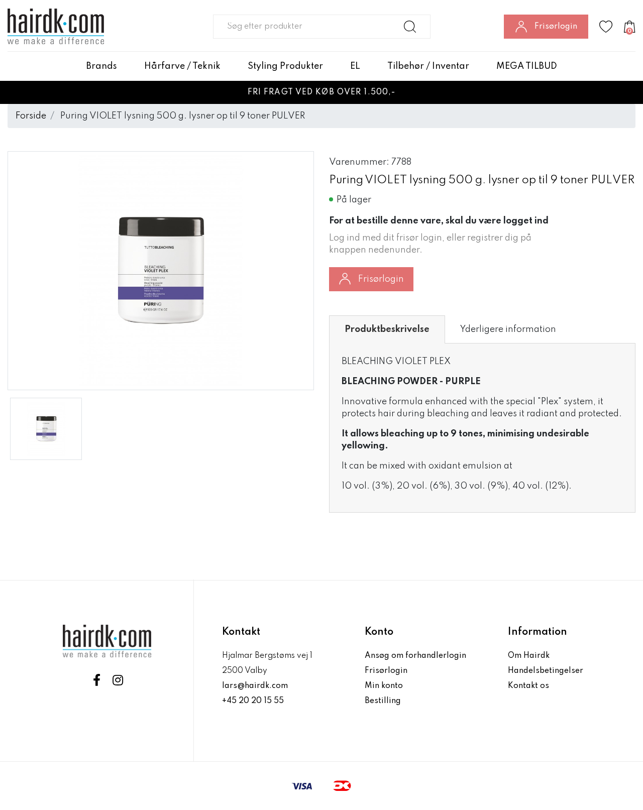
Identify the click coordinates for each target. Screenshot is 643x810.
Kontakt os (528, 686)
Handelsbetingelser (545, 671)
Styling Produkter (285, 66)
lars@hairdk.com (255, 686)
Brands (101, 66)
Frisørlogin (381, 279)
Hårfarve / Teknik (182, 66)
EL (355, 66)
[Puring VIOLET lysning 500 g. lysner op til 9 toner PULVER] (46, 428)
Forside (31, 116)
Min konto (384, 686)
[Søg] (410, 27)
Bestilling (383, 701)
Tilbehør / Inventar (428, 66)
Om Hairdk (529, 656)
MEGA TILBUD (526, 66)
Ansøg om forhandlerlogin (415, 656)
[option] (46, 429)
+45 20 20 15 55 (253, 701)
